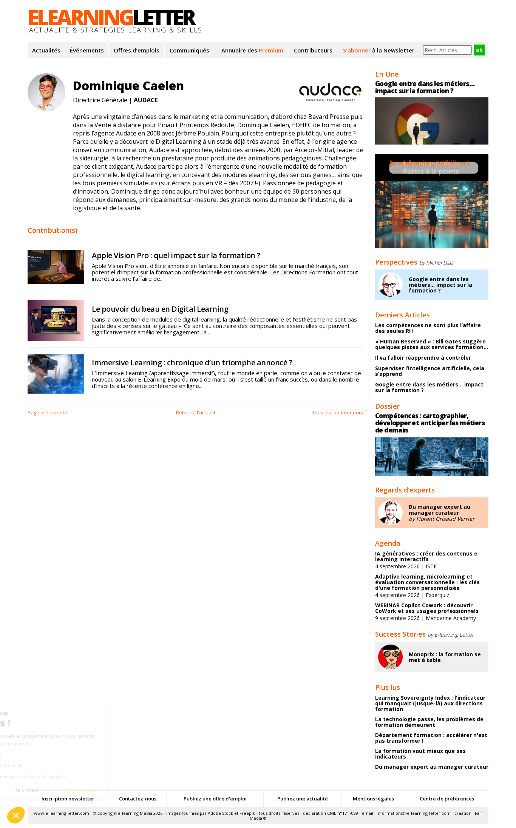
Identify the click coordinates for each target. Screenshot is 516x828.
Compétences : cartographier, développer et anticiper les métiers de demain (430, 422)
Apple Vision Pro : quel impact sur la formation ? (176, 255)
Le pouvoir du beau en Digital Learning (160, 309)
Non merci (34, 790)
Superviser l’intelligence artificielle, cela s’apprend (429, 371)
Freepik (247, 813)
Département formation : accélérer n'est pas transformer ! (431, 737)
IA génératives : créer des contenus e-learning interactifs (427, 556)
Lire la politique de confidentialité (49, 765)
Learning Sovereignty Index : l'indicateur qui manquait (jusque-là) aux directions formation (430, 703)
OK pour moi (140, 790)
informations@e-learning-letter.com (414, 813)
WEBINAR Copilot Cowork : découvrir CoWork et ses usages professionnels (427, 608)
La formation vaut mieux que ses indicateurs (420, 753)
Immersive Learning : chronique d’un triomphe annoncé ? (192, 362)
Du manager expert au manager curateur (439, 509)
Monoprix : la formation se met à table (445, 657)
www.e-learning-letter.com (61, 813)
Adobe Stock (220, 813)
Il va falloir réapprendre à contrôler (423, 357)
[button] (16, 815)
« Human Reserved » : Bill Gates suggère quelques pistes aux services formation (431, 344)
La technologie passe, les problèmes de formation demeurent (429, 722)
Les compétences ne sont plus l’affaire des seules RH (428, 328)
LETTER (111, 17)
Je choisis (87, 790)
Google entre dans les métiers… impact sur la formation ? (424, 87)
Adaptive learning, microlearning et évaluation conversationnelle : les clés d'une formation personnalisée (427, 582)
